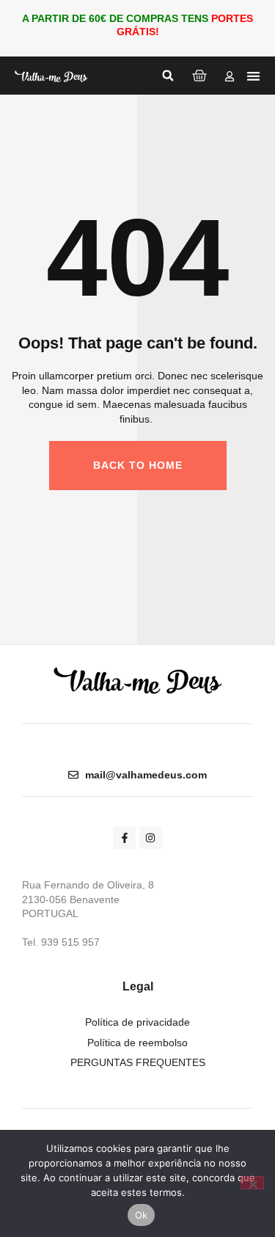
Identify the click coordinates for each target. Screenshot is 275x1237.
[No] (252, 1182)
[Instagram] (150, 837)
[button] (168, 75)
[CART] (199, 75)
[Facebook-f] (124, 837)
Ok (141, 1215)
